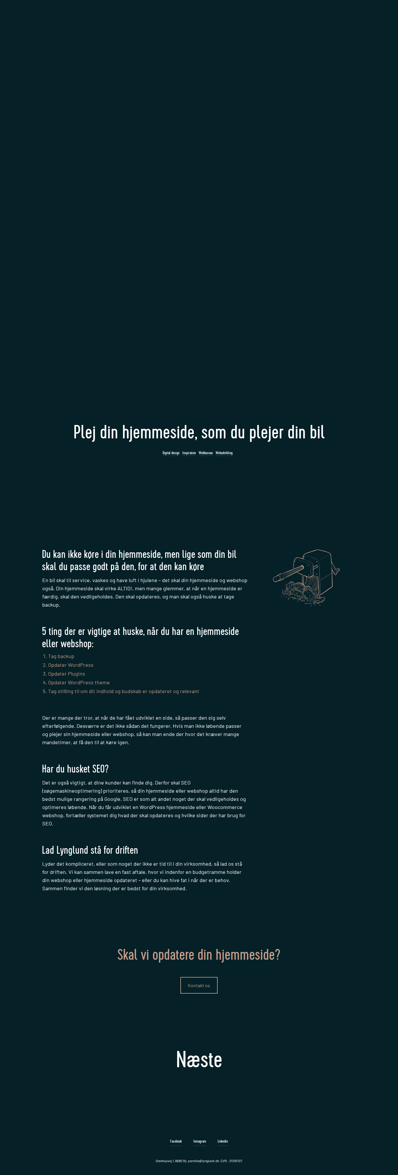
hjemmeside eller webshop (103, 1008)
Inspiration (189, 452)
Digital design (171, 452)
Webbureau (206, 452)
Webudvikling (224, 452)
